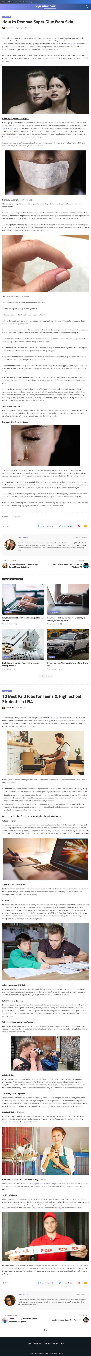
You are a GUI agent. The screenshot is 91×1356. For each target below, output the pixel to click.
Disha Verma (10, 27)
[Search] (86, 7)
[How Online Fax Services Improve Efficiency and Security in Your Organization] (68, 599)
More (7, 657)
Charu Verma (10, 707)
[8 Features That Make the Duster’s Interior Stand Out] (68, 644)
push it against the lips (10, 128)
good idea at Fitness (43, 1183)
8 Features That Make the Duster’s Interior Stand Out (67, 664)
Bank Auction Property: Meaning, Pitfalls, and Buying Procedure (20, 664)
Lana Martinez (10, 1352)
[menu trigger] (5, 7)
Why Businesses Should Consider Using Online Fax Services (23, 619)
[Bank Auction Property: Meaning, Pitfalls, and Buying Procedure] (23, 644)
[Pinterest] (79, 526)
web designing (67, 828)
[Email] (85, 526)
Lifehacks (17, 517)
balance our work (55, 718)
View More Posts (80, 537)
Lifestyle (7, 17)
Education (7, 691)
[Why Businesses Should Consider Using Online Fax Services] (23, 599)
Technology (54, 612)
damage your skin (73, 44)
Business (8, 612)
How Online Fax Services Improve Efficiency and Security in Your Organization (66, 619)
